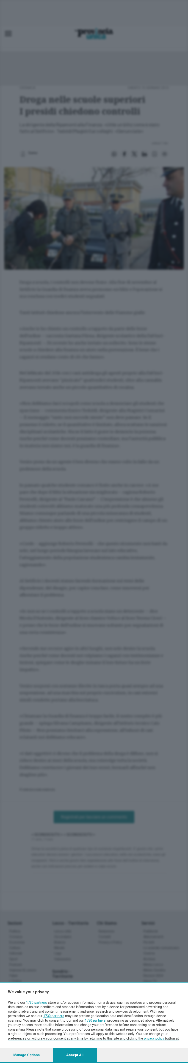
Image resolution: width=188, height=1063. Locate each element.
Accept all (74, 1055)
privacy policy (154, 1038)
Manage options (26, 1055)
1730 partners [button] (36, 1002)
